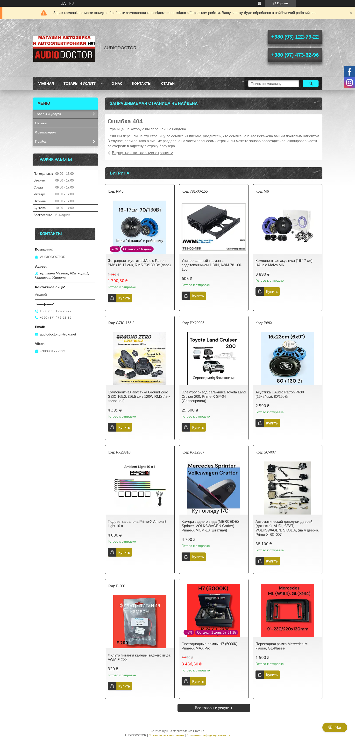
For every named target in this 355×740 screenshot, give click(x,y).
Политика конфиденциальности (208, 735)
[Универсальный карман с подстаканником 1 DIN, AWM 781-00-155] (214, 227)
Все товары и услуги (212, 708)
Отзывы (41, 123)
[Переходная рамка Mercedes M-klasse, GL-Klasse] (288, 610)
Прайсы (41, 141)
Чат (338, 727)
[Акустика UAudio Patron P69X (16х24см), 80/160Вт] (288, 358)
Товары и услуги (80, 83)
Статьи (168, 83)
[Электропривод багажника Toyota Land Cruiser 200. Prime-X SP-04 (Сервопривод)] (214, 358)
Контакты (141, 83)
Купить (124, 298)
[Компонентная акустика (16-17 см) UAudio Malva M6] (288, 227)
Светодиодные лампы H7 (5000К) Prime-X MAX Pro (209, 646)
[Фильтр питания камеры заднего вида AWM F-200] (140, 621)
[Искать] (311, 83)
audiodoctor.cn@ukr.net (58, 334)
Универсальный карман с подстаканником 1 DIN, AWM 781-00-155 (212, 264)
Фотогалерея (45, 132)
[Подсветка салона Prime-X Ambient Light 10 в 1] (140, 488)
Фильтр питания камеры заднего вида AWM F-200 (139, 657)
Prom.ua (198, 731)
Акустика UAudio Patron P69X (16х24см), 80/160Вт (280, 394)
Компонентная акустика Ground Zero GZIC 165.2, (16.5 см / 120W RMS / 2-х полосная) (139, 396)
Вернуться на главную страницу (142, 153)
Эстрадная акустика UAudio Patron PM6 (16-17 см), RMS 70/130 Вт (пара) (139, 262)
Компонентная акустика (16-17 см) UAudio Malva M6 (284, 262)
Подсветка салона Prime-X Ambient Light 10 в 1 (137, 523)
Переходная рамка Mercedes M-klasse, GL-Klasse (282, 646)
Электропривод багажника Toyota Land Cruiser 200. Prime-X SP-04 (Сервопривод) (214, 396)
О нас (117, 83)
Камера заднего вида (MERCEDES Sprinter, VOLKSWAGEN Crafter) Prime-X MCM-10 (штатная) (211, 525)
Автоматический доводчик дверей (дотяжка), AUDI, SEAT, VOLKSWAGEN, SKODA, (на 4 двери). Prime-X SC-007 (287, 528)
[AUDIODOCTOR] (64, 47)
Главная (45, 83)
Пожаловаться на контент (166, 735)
